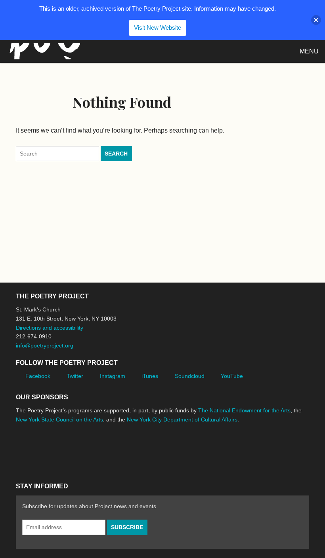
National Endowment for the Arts (37, 449)
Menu (309, 51)
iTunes (149, 376)
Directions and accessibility (49, 328)
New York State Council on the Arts (59, 419)
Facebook (37, 376)
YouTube (232, 376)
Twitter (75, 376)
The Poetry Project (43, 51)
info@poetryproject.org (44, 345)
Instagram (112, 376)
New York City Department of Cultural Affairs (182, 419)
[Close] (316, 20)
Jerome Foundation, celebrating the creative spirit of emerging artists (89, 449)
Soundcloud (190, 376)
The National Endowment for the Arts (244, 410)
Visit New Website (157, 27)
